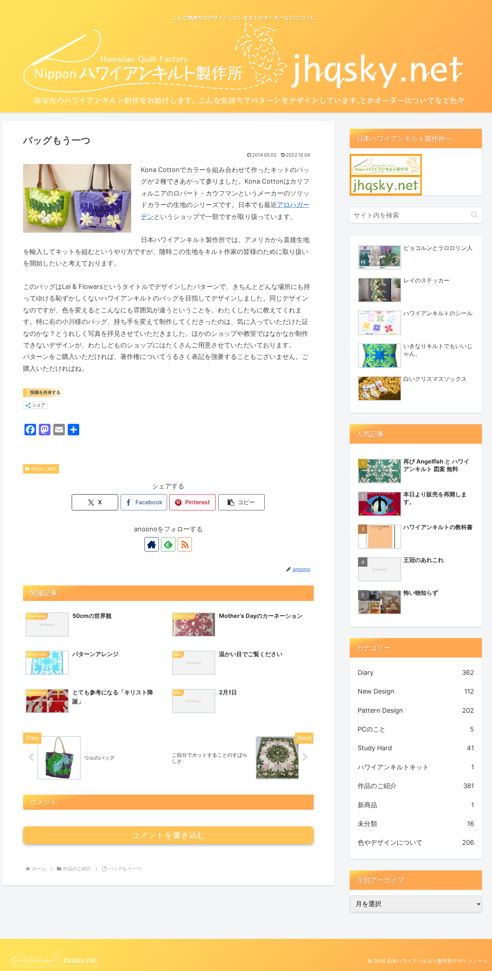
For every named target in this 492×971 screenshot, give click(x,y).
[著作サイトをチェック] (151, 544)
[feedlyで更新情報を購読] (168, 544)
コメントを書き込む (168, 835)
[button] (241, 502)
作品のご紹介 (44, 468)
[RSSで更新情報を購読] (185, 544)
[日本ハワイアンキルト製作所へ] (386, 174)
